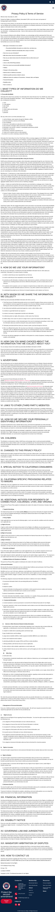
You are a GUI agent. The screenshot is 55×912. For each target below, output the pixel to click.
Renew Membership (33, 885)
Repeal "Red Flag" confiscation (47, 888)
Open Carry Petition (47, 885)
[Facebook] (50, 2)
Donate (30, 894)
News (44, 891)
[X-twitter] (53, 2)
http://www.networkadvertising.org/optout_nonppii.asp (17, 380)
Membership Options (33, 883)
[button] (53, 8)
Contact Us (31, 892)
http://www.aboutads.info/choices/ (35, 386)
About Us (31, 890)
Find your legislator (47, 883)
